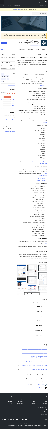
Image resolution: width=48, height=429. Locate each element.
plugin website (43, 163)
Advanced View (11, 85)
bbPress (44, 411)
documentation (30, 161)
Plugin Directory (43, 5)
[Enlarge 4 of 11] (45, 294)
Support (3, 49)
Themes (33, 399)
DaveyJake (41, 387)
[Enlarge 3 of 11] (45, 287)
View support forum (10, 119)
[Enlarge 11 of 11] (24, 294)
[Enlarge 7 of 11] (35, 286)
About (45, 396)
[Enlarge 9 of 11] (24, 266)
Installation (30, 49)
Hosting (45, 401)
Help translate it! (16, 9)
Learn (22, 396)
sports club (4, 78)
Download (4, 42)
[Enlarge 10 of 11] (24, 282)
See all (2, 108)
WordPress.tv (19, 403)
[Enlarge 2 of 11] (45, 274)
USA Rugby (41, 85)
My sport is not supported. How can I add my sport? (34, 353)
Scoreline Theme (41, 180)
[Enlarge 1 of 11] (45, 266)
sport (8, 78)
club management (5, 76)
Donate (9, 401)
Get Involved (9, 396)
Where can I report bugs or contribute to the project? (34, 365)
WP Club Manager (35, 45)
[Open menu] (2, 2)
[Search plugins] (33, 13)
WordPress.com (42, 407)
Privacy (45, 403)
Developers (20, 401)
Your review (12, 108)
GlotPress (44, 243)
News (45, 399)
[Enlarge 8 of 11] (35, 295)
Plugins (33, 401)
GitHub (45, 248)
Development (21, 49)
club (2, 73)
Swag (10, 403)
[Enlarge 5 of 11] (35, 266)
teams (3, 81)
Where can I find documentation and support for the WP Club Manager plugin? (37, 357)
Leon (28, 384)
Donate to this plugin (10, 131)
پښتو (42, 419)
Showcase (32, 396)
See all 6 (3, 70)
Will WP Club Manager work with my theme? (36, 361)
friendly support (40, 161)
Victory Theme (41, 178)
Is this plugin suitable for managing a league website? (34, 349)
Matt (45, 409)
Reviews (37, 49)
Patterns (33, 403)
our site (45, 122)
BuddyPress (43, 414)
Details (43, 49)
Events (10, 399)
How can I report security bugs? (39, 369)
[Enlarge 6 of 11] (35, 278)
